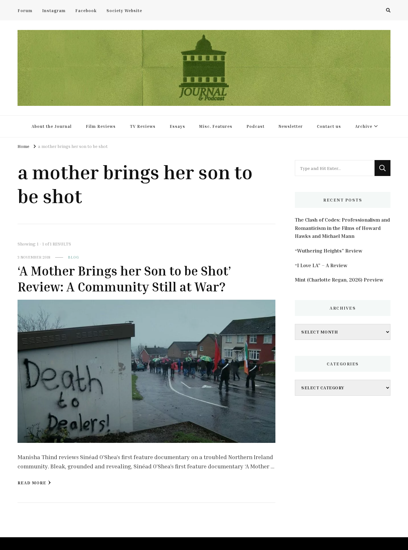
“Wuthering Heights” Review (328, 250)
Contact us (329, 126)
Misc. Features (215, 126)
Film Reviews (101, 126)
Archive (363, 126)
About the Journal (52, 126)
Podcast (255, 126)
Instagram (54, 10)
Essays (177, 126)
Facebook (86, 10)
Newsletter (291, 126)
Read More (32, 482)
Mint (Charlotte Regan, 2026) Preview (339, 279)
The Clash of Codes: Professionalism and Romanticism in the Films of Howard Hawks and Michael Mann (342, 227)
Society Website (124, 10)
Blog (73, 257)
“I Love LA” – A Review (321, 265)
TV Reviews (143, 126)
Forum (25, 10)
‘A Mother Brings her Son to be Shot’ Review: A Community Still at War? (124, 278)
